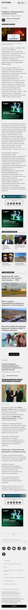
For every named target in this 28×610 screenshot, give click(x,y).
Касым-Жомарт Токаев (7, 381)
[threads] (24, 548)
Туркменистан (17, 381)
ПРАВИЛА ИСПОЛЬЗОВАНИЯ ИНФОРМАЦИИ (14, 577)
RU (22, 3)
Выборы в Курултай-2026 (10, 584)
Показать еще (14, 354)
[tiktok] (19, 548)
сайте (3, 62)
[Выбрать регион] (19, 3)
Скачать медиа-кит (9, 580)
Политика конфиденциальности (13, 563)
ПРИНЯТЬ (14, 606)
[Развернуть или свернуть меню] (25, 3)
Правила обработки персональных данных (13, 571)
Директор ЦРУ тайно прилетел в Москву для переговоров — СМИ (11, 278)
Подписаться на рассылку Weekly (12, 539)
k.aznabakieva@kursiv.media (12, 21)
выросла (16, 490)
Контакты (6, 574)
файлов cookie (13, 602)
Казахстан (12, 24)
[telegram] (9, 548)
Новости (5, 8)
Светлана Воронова (12, 375)
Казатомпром (5, 24)
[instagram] (4, 548)
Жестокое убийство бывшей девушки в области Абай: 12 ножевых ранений (14, 328)
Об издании (7, 560)
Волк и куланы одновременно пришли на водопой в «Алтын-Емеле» (13, 303)
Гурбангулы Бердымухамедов (9, 379)
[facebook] (4, 554)
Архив (5, 567)
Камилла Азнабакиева (13, 18)
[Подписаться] (25, 541)
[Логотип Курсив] (6, 2)
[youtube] (14, 548)
